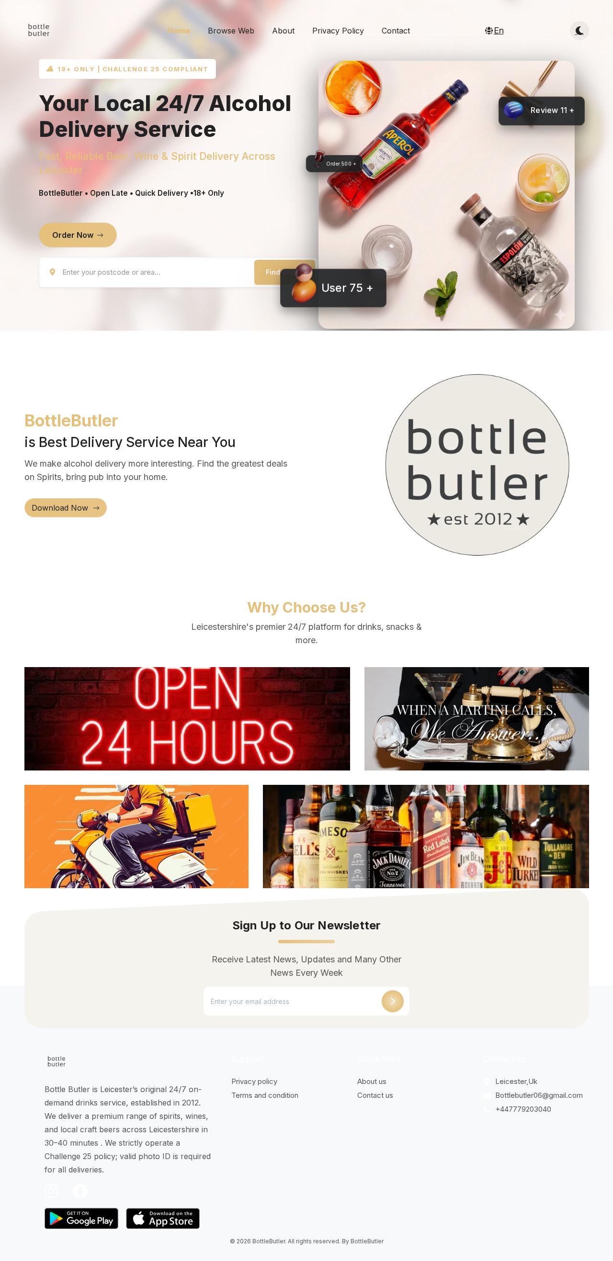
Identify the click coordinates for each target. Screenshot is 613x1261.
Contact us (375, 1095)
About (283, 30)
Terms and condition (264, 1095)
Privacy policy (338, 30)
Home (179, 30)
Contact (396, 30)
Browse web (231, 30)
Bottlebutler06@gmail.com (538, 1095)
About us (371, 1081)
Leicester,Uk (515, 1081)
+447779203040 (522, 1109)
